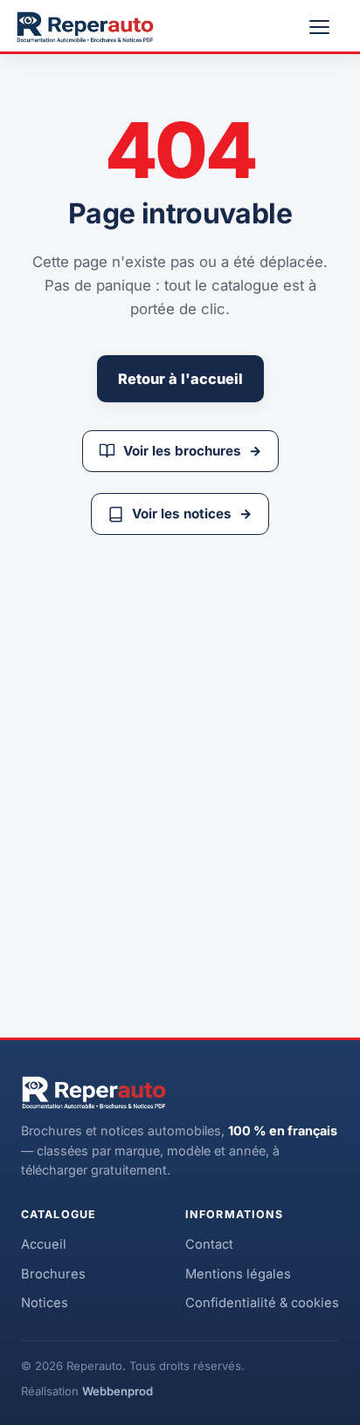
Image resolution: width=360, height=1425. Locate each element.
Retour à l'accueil (180, 378)
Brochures (53, 1274)
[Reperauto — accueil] (85, 27)
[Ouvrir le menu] (326, 27)
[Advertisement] (180, 765)
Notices (44, 1303)
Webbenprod (117, 1391)
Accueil (43, 1244)
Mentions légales (238, 1274)
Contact (209, 1244)
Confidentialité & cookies (262, 1303)
